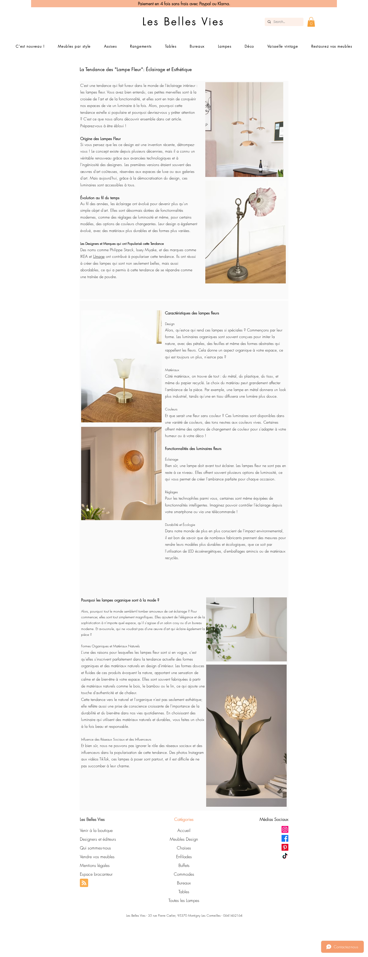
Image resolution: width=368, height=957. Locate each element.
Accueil (183, 830)
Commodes (184, 874)
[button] (311, 22)
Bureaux (184, 883)
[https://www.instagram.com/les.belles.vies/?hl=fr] (285, 829)
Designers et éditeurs (98, 839)
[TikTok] (285, 856)
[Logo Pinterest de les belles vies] (285, 847)
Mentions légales (95, 865)
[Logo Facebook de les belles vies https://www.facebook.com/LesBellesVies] (285, 838)
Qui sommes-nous (95, 848)
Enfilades (184, 856)
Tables (183, 891)
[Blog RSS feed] (84, 883)
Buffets (184, 865)
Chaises (184, 848)
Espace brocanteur (96, 874)
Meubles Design (184, 839)
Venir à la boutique (96, 830)
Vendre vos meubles (97, 856)
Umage (99, 256)
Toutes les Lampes (183, 900)
